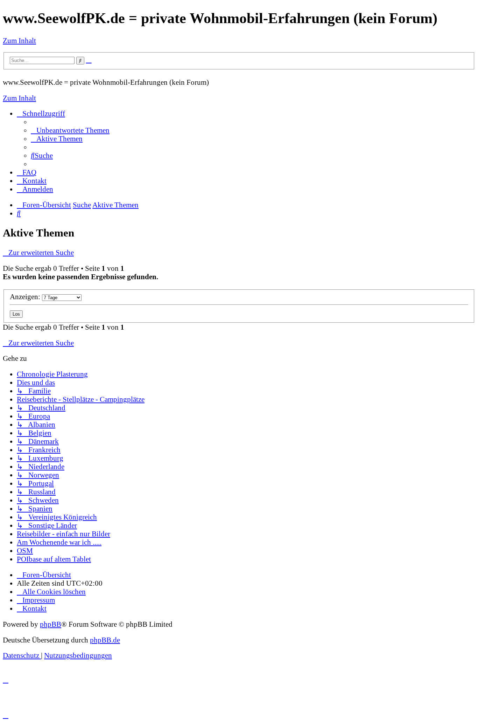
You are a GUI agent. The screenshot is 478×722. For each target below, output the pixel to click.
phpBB (50, 624)
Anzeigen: (26, 297)
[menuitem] (70, 130)
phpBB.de (105, 640)
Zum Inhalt (19, 40)
